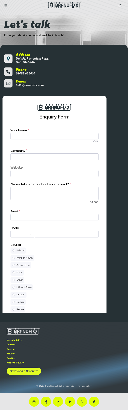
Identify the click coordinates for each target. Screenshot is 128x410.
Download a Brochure (24, 371)
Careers (11, 349)
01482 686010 (25, 73)
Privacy (11, 353)
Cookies (11, 358)
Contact (11, 344)
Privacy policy (85, 386)
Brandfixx (49, 386)
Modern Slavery (15, 362)
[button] (6, 5)
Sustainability (14, 340)
